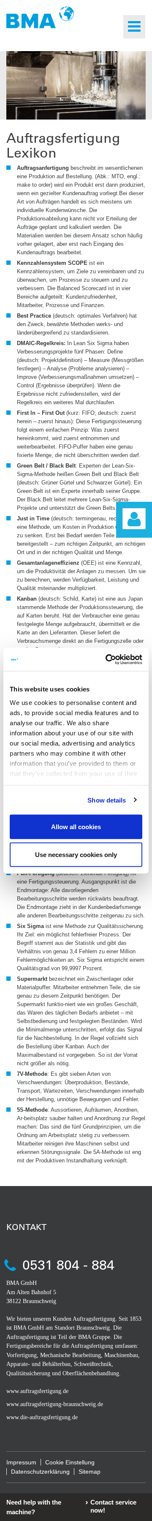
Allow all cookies (76, 826)
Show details (106, 799)
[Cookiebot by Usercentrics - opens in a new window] (107, 659)
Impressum (21, 1462)
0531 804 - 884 (68, 1264)
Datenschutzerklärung (40, 1471)
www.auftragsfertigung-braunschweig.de (54, 1404)
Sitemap (89, 1471)
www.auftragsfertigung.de (37, 1391)
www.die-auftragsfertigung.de (42, 1417)
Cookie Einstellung (70, 1462)
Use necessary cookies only (76, 854)
